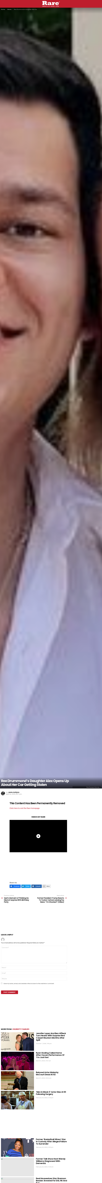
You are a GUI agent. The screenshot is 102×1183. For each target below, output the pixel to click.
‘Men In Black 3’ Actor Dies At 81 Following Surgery (51, 1093)
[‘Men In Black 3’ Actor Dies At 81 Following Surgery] (17, 1100)
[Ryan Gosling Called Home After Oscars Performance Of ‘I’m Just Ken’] (17, 1061)
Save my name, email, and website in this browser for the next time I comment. (29, 983)
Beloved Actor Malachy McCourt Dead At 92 (47, 1073)
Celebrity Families (20, 1029)
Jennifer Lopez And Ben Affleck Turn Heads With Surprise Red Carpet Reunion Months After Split (51, 1037)
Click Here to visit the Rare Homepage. (25, 808)
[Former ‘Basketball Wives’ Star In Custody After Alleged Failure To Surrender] (17, 1147)
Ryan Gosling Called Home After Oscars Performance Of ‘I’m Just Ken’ (50, 1055)
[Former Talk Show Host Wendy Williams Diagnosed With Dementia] (17, 1167)
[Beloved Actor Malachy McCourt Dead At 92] (17, 1080)
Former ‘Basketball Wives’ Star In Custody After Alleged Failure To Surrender (51, 1141)
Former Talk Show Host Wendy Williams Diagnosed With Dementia (50, 1161)
